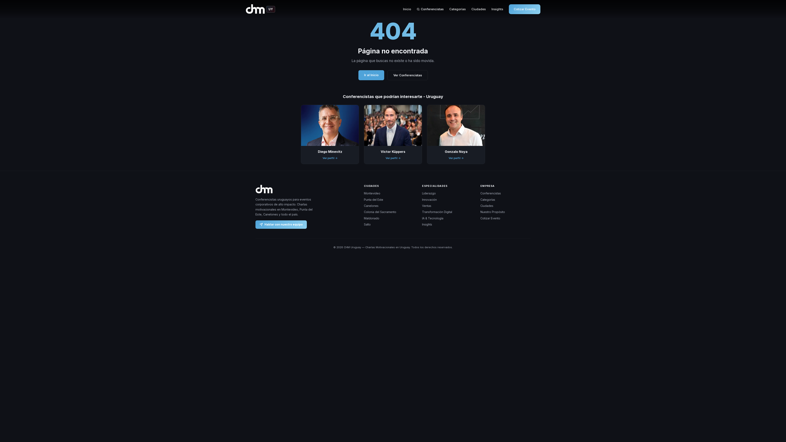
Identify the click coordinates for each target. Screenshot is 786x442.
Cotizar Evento (524, 9)
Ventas (426, 205)
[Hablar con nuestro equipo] (775, 418)
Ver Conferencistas (407, 75)
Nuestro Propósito (492, 212)
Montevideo (372, 193)
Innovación (429, 199)
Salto (367, 224)
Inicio (407, 9)
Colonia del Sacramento (380, 212)
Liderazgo (429, 193)
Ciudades (478, 9)
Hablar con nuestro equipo (283, 224)
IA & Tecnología (432, 218)
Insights (497, 9)
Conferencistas (432, 9)
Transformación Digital (437, 212)
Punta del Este (373, 199)
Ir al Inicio (371, 75)
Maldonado (371, 218)
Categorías (457, 9)
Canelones (371, 205)
